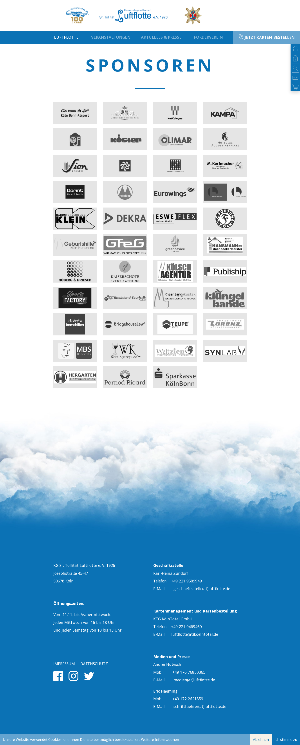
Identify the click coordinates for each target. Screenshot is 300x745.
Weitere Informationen (160, 739)
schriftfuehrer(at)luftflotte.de (199, 706)
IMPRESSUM (64, 663)
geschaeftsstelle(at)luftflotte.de (201, 588)
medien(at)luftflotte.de (194, 679)
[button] (67, 37)
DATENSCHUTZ (94, 663)
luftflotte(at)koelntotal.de (194, 634)
